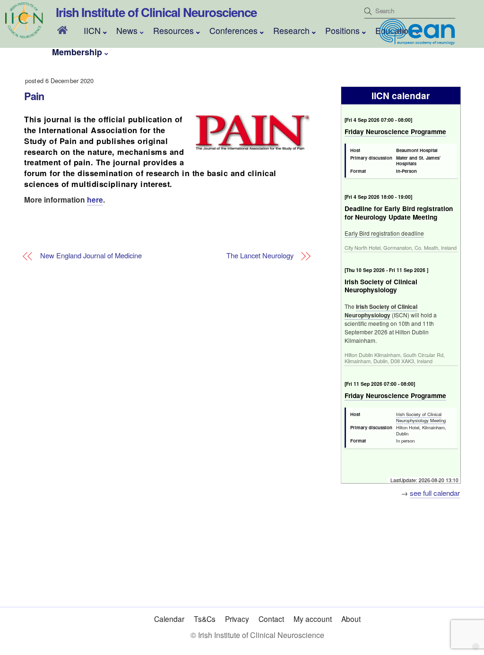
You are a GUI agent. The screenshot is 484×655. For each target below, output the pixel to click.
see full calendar (435, 493)
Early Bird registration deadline (384, 233)
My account (313, 618)
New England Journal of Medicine (91, 255)
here (95, 199)
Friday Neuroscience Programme (395, 131)
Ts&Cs (205, 618)
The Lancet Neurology (260, 255)
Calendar (169, 618)
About (351, 618)
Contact (271, 618)
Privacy (237, 618)
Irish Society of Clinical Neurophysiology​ (381, 310)
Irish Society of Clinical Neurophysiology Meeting (421, 417)
